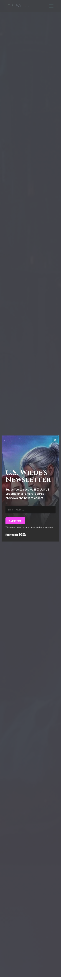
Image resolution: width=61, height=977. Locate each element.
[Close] (55, 440)
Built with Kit (15, 535)
